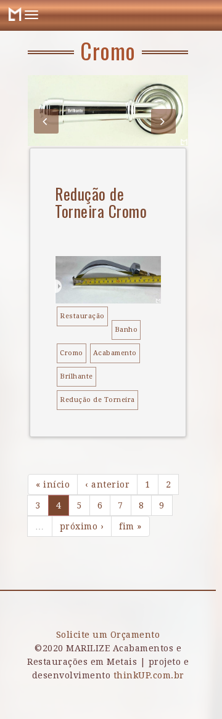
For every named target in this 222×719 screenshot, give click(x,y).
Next (163, 121)
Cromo (71, 353)
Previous (46, 121)
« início (53, 484)
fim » (130, 526)
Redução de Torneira (97, 400)
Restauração (82, 316)
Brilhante (76, 376)
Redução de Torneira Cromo (101, 202)
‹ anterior (107, 484)
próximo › (82, 526)
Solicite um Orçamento (108, 635)
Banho (126, 330)
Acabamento (115, 353)
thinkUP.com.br (148, 675)
